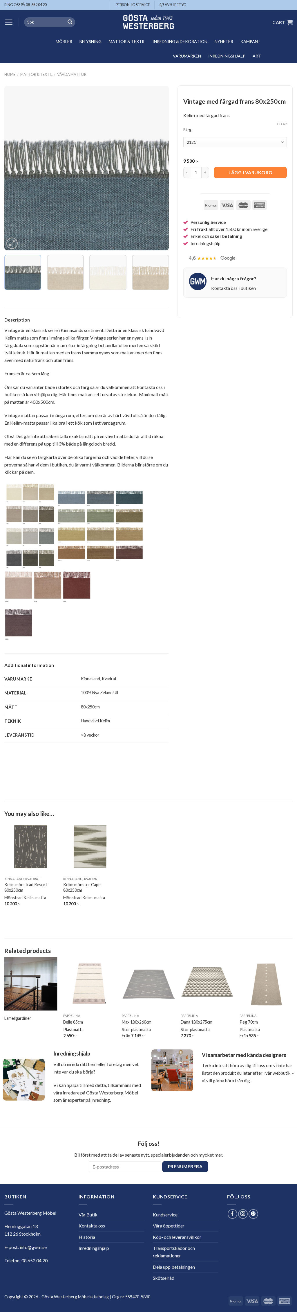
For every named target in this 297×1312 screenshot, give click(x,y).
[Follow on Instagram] (243, 1214)
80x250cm (90, 706)
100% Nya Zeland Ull (99, 692)
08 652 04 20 (34, 1260)
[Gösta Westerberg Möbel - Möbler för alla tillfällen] (148, 22)
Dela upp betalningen (174, 1267)
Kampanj (250, 41)
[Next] (158, 168)
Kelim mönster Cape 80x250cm (82, 887)
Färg (187, 130)
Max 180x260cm (136, 1022)
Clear (282, 124)
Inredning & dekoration (180, 41)
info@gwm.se (33, 1247)
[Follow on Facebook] (232, 1214)
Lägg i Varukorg (250, 172)
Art (257, 55)
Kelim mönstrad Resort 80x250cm (25, 887)
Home (9, 74)
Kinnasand (90, 678)
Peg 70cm (249, 1022)
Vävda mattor (71, 74)
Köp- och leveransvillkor (177, 1237)
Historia (87, 1237)
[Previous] (15, 168)
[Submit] (70, 22)
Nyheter (224, 41)
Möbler (64, 41)
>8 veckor (90, 735)
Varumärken (187, 55)
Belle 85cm (73, 1022)
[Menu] (8, 22)
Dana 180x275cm (196, 1022)
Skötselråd (163, 1278)
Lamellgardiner (17, 1018)
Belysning (90, 41)
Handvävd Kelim (95, 720)
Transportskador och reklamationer (174, 1251)
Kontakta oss (92, 1225)
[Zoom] (12, 243)
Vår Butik (88, 1214)
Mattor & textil (127, 41)
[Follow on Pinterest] (253, 1214)
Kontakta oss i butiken (233, 288)
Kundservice (165, 1214)
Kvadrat (109, 678)
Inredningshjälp (226, 55)
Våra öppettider (168, 1225)
